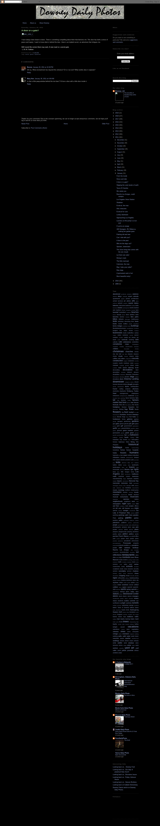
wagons (132, 634)
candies (115, 337)
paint (137, 513)
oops (136, 508)
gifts (130, 423)
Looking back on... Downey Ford (124, 767)
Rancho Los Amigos (121, 550)
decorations (127, 370)
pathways (126, 520)
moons (115, 490)
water (128, 636)
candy (126, 337)
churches (129, 352)
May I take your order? (124, 267)
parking (120, 518)
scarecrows (116, 566)
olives (132, 508)
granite (133, 428)
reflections (117, 555)
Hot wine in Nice (129, 695)
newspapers (117, 504)
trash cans (116, 622)
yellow (124, 650)
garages (120, 421)
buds (129, 326)
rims (117, 557)
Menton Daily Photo (122, 693)
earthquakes (135, 386)
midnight (128, 485)
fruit (130, 416)
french (114, 416)
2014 (117, 128)
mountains (117, 492)
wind (125, 643)
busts (125, 333)
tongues (119, 614)
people (115, 525)
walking (115, 636)
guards (115, 435)
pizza (126, 529)
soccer (131, 584)
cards (118, 339)
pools (137, 534)
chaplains (115, 346)
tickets (124, 612)
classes (130, 354)
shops (128, 575)
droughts (136, 384)
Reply (29, 72)
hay (121, 439)
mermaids (136, 483)
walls (124, 636)
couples (115, 363)
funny (123, 419)
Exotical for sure (122, 211)
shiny (120, 573)
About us (33, 23)
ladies (115, 465)
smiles (133, 582)
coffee (115, 358)
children (115, 349)
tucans (127, 624)
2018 (117, 116)
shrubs (137, 575)
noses (133, 503)
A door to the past (123, 240)
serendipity (122, 571)
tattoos (132, 607)
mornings (121, 490)
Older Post (105, 124)
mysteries (38, 54)
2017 (117, 119)
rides (137, 555)
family (129, 400)
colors (123, 358)
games (136, 419)
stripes (115, 600)
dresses (120, 384)
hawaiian (116, 439)
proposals (115, 545)
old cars (118, 508)
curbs (137, 365)
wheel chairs (129, 640)
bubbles (125, 326)
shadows (136, 571)
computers (128, 358)
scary (123, 566)
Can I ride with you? (123, 237)
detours (129, 372)
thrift (120, 612)
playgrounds (123, 531)
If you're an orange (123, 226)
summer (132, 601)
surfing (114, 605)
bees (127, 314)
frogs (123, 416)
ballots (133, 305)
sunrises (129, 603)
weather (127, 638)
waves (122, 638)
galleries (130, 419)
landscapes (116, 467)
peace (130, 522)
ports (130, 536)
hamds (121, 437)
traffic (137, 616)
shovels (132, 575)
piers (129, 527)
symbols (136, 605)
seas (125, 569)
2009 (117, 284)
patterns (124, 522)
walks (120, 636)
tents (127, 610)
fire (124, 404)
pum (130, 545)
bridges (119, 326)
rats (132, 550)
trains (132, 619)
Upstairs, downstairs (123, 246)
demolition (116, 372)
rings (120, 557)
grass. (114, 430)
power (118, 538)
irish (114, 460)
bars (137, 310)
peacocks (136, 522)
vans (128, 629)
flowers (117, 411)
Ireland (136, 457)
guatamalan (120, 435)
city (114, 354)
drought (129, 384)
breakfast (136, 323)
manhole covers (124, 476)
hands (126, 437)
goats (114, 426)
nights (129, 503)
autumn (120, 303)
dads (119, 367)
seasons (130, 569)
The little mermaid (123, 261)
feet (132, 402)
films (120, 404)
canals (131, 335)
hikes (127, 442)
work (137, 645)
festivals (116, 405)
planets (131, 529)
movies (125, 492)
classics (136, 354)
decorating (116, 370)
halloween (134, 435)
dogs (132, 377)
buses (131, 330)
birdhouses (135, 319)
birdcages (127, 319)
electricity (116, 391)
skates (119, 580)
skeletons (129, 580)
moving (131, 492)
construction (118, 361)
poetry (115, 534)
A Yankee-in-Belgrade (123, 662)
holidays (117, 447)
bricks (115, 326)
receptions (115, 552)
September (121, 149)
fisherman (115, 409)
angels (130, 296)
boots (120, 323)
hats (137, 437)
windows (131, 643)
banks (132, 307)
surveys (119, 605)
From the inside (122, 176)
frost (127, 416)
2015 (117, 125)
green (132, 433)
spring (128, 589)
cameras (125, 335)
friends (119, 416)
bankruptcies (126, 307)
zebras (136, 650)
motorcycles (135, 490)
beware (128, 317)
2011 (117, 137)
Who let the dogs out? (124, 243)
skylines (115, 582)
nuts (126, 506)
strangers (135, 596)
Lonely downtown (122, 215)
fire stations (128, 404)
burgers (115, 330)
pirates (115, 529)
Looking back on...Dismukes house (125, 774)
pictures (124, 527)
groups (137, 433)
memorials (116, 483)
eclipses (127, 389)
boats (137, 321)
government (128, 426)
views (123, 631)
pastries (115, 520)
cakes (119, 335)
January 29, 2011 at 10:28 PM (43, 67)
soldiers (115, 587)
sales (125, 564)
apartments (116, 298)
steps (120, 594)
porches (115, 536)
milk (132, 485)
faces (127, 398)
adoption (129, 294)
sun (137, 600)
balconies (122, 305)
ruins (137, 562)
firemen (124, 407)
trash (137, 619)
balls (137, 305)
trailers (114, 619)
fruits (134, 417)
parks (128, 517)
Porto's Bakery (124, 536)
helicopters (135, 439)
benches (116, 317)
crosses (115, 365)
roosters (124, 562)
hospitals (135, 450)
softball (136, 584)
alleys (120, 296)
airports (115, 296)
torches (125, 614)
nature (136, 499)
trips (137, 622)
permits (126, 525)
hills (137, 442)
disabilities (116, 374)
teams (123, 610)
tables (115, 607)
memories (124, 483)
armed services (118, 301)
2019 (117, 113)
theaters (115, 612)
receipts (136, 550)
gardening (127, 421)
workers (115, 648)
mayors (119, 481)
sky (137, 580)
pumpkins (135, 545)
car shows (132, 337)
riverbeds (126, 557)
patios (137, 520)
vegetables (135, 629)
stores (115, 596)
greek (127, 433)
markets (136, 478)
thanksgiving (134, 610)
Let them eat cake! (123, 255)
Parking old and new (123, 234)
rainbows (127, 548)
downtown (118, 381)
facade (137, 395)
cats (120, 342)
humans (134, 452)
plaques (115, 531)
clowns (131, 356)
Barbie (123, 310)
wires (133, 645)
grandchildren (125, 428)
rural (121, 564)
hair (125, 435)
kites (129, 462)
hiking (133, 442)
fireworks (131, 407)
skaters (115, 580)
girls (133, 424)
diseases (129, 374)
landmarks (135, 465)
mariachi (129, 478)
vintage (115, 634)
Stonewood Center (131, 594)
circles (136, 351)
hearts (125, 439)
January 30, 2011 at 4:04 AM (44, 78)
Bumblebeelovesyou (119, 328)
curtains (115, 367)
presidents (127, 541)
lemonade (116, 469)
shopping (122, 575)
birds (115, 321)
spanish (129, 587)
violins (120, 634)
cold (119, 358)
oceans (131, 506)
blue (132, 321)
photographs (117, 527)
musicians (134, 497)
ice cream (124, 455)
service (129, 571)
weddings (116, 641)
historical (133, 444)
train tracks (121, 619)
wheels (136, 640)
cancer (136, 335)
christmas (118, 351)
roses (133, 562)
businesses (117, 333)
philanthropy (135, 525)
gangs (114, 421)
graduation (136, 426)
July (118, 155)
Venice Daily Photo (122, 753)
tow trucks (136, 614)
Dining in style (121, 258)
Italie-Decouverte (120, 755)
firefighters (116, 407)
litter (118, 472)
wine (137, 643)
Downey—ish (120, 91)
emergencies (124, 393)
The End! (127, 740)
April (119, 164)
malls (114, 476)
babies (136, 303)
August (119, 152)
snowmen (125, 585)
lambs (124, 465)
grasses (119, 430)
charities (121, 346)
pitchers (121, 529)
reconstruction (124, 552)
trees (126, 621)
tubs (123, 624)
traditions (130, 616)
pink (137, 527)
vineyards (135, 631)
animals (136, 296)
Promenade (127, 543)
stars (137, 591)
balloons (128, 305)
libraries (127, 469)
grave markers (128, 430)
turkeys (132, 624)
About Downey (44, 23)
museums (116, 494)
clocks (115, 356)
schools (129, 566)
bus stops (123, 330)
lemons (122, 469)
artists (129, 301)
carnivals (124, 339)
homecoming (135, 447)
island (118, 460)
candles (121, 337)
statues (116, 594)
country (137, 361)
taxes (137, 607)
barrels (133, 310)
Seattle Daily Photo (122, 729)
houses (123, 453)
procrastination (117, 543)
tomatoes (132, 612)
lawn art (124, 467)
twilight (115, 627)
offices (136, 506)
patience (132, 520)
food (126, 412)
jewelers (128, 460)
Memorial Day (134, 481)
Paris (114, 518)
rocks (137, 559)
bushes (137, 330)
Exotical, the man (122, 205)
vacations (133, 626)
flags (126, 409)
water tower (135, 636)
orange (120, 510)
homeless (116, 450)
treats (121, 622)
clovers (126, 356)
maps (124, 478)
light (131, 469)
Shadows (120, 202)
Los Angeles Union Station (125, 199)
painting (115, 515)
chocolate (126, 348)
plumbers (136, 531)
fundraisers (116, 419)
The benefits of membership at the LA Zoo (130, 94)
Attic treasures (122, 208)
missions (118, 487)
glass (137, 423)
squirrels (134, 589)
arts (133, 301)
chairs (127, 344)
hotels (115, 453)
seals (121, 569)
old (114, 508)
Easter (115, 389)
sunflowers (116, 603)
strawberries (116, 598)
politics (131, 534)
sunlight (122, 603)
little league (125, 472)
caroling (131, 339)
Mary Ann (30, 78)
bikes (115, 319)
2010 (117, 281)
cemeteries (117, 344)
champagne (135, 344)
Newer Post (25, 124)
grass (137, 428)
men (130, 483)
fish (137, 407)
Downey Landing (131, 379)
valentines (116, 629)
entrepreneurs (123, 395)
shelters (115, 573)
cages (114, 335)
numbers (122, 506)
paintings (122, 515)
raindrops (135, 548)
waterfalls (116, 638)
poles (119, 534)
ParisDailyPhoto (121, 738)
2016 (117, 122)
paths (121, 520)
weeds (122, 640)
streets (136, 598)
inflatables (116, 457)
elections (135, 389)
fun (138, 416)
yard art (129, 647)
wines (121, 645)
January (120, 173)
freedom (129, 414)
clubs (137, 356)
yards (119, 650)
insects (123, 457)
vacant (122, 627)
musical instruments (120, 497)
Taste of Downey (123, 607)
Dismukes (135, 374)
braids (130, 323)
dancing (131, 368)
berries (122, 317)
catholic (115, 342)
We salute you (121, 191)
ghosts (126, 423)
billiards (121, 319)
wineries (115, 645)
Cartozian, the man (123, 264)
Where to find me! (120, 710)
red (137, 552)
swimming (125, 605)
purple (115, 547)
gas (114, 423)
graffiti (115, 428)
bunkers (136, 328)
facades (115, 398)
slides (121, 582)
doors (27, 54)
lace (132, 462)
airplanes (135, 294)
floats (131, 409)
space (124, 587)
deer (137, 370)
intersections (129, 457)
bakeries (116, 305)
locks (132, 472)
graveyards (116, 433)
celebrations (127, 342)
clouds (120, 356)
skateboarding (134, 578)
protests (120, 545)
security (136, 569)
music (130, 494)
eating (121, 389)
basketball (122, 312)
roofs (119, 562)
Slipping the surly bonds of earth (127, 185)
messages (115, 485)
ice (119, 455)
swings (131, 605)
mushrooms (124, 494)
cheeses (136, 346)
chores (137, 348)
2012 (117, 134)
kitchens (124, 462)
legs (137, 467)
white (114, 643)
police (125, 534)
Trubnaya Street (129, 717)
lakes (120, 465)
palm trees (129, 515)
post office (135, 536)
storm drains (123, 596)
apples (123, 298)
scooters (136, 566)
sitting (127, 578)
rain (120, 548)
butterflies (130, 333)
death (137, 367)
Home (25, 23)
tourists (130, 614)
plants (136, 529)
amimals (125, 296)
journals (136, 460)
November (121, 143)
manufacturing (117, 478)
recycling (132, 552)
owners (133, 513)
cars (137, 339)
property (136, 543)
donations (116, 379)
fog (123, 412)
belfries (132, 314)
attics (137, 301)
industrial (136, 455)
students (120, 600)
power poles (134, 538)
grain (119, 428)
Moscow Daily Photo (122, 715)
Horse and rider (122, 179)
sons (120, 587)
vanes (123, 629)
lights (136, 469)
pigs (133, 527)
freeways (135, 414)
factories (132, 398)
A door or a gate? (30, 30)
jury (114, 462)
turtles (137, 624)
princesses (135, 541)
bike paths (135, 317)
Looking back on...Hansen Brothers (125, 782)
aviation (125, 303)
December (121, 140)
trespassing (133, 622)
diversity (122, 377)
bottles (125, 323)
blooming (127, 321)
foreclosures (116, 414)
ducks (127, 386)
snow (119, 585)
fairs (137, 398)
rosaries (129, 562)
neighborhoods (118, 501)
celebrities (135, 342)
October (120, 146)
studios (126, 601)
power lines (125, 538)
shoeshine (115, 575)
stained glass (124, 591)
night (124, 504)
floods (137, 409)
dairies (125, 367)
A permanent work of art (125, 273)
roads (121, 559)
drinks (125, 384)
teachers (118, 610)
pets (130, 525)
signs (115, 578)
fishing (121, 409)
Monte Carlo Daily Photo (124, 708)
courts (121, 363)
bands (120, 308)
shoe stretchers (128, 573)
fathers (128, 402)
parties (136, 518)
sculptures (116, 569)
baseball (115, 312)
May (119, 161)
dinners (136, 372)
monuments (135, 487)
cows (131, 363)
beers (123, 314)
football (131, 412)
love (122, 474)
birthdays (121, 321)
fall (114, 400)
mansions (135, 476)
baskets (129, 312)
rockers (125, 559)
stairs (132, 591)
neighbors (127, 501)
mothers (127, 490)
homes (122, 450)
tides (128, 612)
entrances (116, 395)
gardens (135, 421)
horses (128, 450)
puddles (126, 545)
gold (118, 426)
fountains (123, 414)
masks (114, 481)
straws (122, 598)
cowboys (126, 363)
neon (133, 501)
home (127, 447)
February (120, 170)
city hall (118, 354)
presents (120, 541)
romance (115, 562)
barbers (118, 310)
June (119, 158)
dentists (123, 372)
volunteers (125, 634)
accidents (123, 294)
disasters (122, 374)
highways (122, 442)
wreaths (121, 648)
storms (129, 596)
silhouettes (121, 578)
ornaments (132, 510)
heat (129, 439)
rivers (132, 557)
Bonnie (29, 67)
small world (127, 582)
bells (137, 314)
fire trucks (135, 404)
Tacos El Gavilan (122, 188)
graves (136, 430)
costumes (131, 361)
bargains (128, 310)
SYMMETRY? (128, 664)
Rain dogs (120, 270)
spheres (118, 589)
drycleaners (120, 386)
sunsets (135, 603)
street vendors (129, 598)
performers (121, 525)
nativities (126, 499)
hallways (115, 437)
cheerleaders (128, 346)
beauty (119, 314)
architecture (135, 298)
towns (120, 616)
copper (125, 361)
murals (136, 492)
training (127, 619)
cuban (132, 365)
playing (129, 531)
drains (132, 382)
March (119, 167)
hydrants (115, 455)
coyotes (136, 363)
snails (137, 582)
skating (123, 580)
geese (122, 423)
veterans (116, 631)
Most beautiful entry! (123, 276)
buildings (135, 326)
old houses (126, 508)
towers (115, 616)
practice (115, 541)
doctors (127, 377)
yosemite (130, 650)
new (137, 501)
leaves (132, 467)
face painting (121, 398)
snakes (115, 584)
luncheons (127, 474)
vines (129, 631)
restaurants (128, 554)
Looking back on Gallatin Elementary (125, 785)
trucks (115, 624)
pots (114, 538)
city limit (124, 354)
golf (122, 426)
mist (123, 487)
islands (122, 460)
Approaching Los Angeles (125, 218)
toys (124, 616)
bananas (115, 307)
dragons (127, 382)
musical (136, 494)
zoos (120, 653)
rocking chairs (131, 559)
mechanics (125, 481)
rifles (114, 557)
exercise (131, 395)
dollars (137, 377)
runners (115, 564)
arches (128, 298)
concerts (135, 358)
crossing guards (124, 365)
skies (134, 580)
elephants (123, 391)
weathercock (135, 638)
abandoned (116, 294)
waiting (137, 634)
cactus (136, 333)
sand (130, 564)
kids (118, 462)
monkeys (128, 487)
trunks (119, 624)
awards (130, 303)
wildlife (120, 643)
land (129, 465)
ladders (137, 462)
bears (114, 314)
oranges (125, 510)
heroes (115, 442)
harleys (132, 437)
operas (115, 510)
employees (135, 393)
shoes (136, 573)
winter (129, 645)
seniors (115, 571)
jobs (132, 460)
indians (130, 455)
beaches (135, 312)
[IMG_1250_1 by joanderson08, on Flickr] (27, 34)
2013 (117, 131)
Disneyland (116, 377)
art (125, 301)
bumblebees (130, 328)
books (115, 324)
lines (114, 472)
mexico (121, 485)
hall (128, 435)
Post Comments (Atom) (39, 128)
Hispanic (115, 444)
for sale (136, 412)
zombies (115, 652)
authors (115, 303)
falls (118, 400)
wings (125, 645)
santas (136, 564)
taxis (114, 610)
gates (32, 54)
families (123, 400)
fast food (122, 402)
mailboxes (135, 474)
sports (123, 589)
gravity (122, 433)
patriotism (116, 522)
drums (114, 386)
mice (124, 485)
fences (136, 402)
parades (136, 515)
